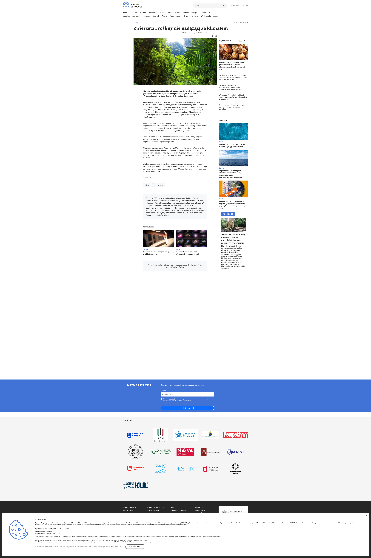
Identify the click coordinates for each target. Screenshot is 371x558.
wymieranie (158, 185)
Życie (170, 13)
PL (243, 5)
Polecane (228, 214)
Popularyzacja (175, 16)
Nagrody (156, 16)
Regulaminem (192, 265)
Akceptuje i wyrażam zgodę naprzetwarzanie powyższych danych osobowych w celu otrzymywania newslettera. (186, 399)
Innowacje (146, 16)
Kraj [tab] (240, 41)
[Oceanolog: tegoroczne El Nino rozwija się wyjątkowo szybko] (233, 135)
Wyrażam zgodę (135, 547)
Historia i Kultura (139, 13)
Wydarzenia (206, 16)
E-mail (163, 390)
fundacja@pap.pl (90, 542)
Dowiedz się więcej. (116, 546)
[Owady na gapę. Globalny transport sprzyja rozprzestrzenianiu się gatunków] (233, 107)
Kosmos (126, 13)
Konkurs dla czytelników (178, 510)
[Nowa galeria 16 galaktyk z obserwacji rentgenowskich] (191, 243)
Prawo (164, 16)
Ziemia (177, 13)
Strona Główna (238, 22)
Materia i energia (190, 13)
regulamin (172, 399)
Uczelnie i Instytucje (131, 16)
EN (247, 6)
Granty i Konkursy (191, 16)
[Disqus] (175, 300)
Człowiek (152, 13)
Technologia (205, 13)
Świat (137, 22)
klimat (147, 185)
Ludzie (215, 16)
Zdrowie (161, 13)
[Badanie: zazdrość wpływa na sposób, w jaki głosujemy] (158, 243)
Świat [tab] (246, 41)
